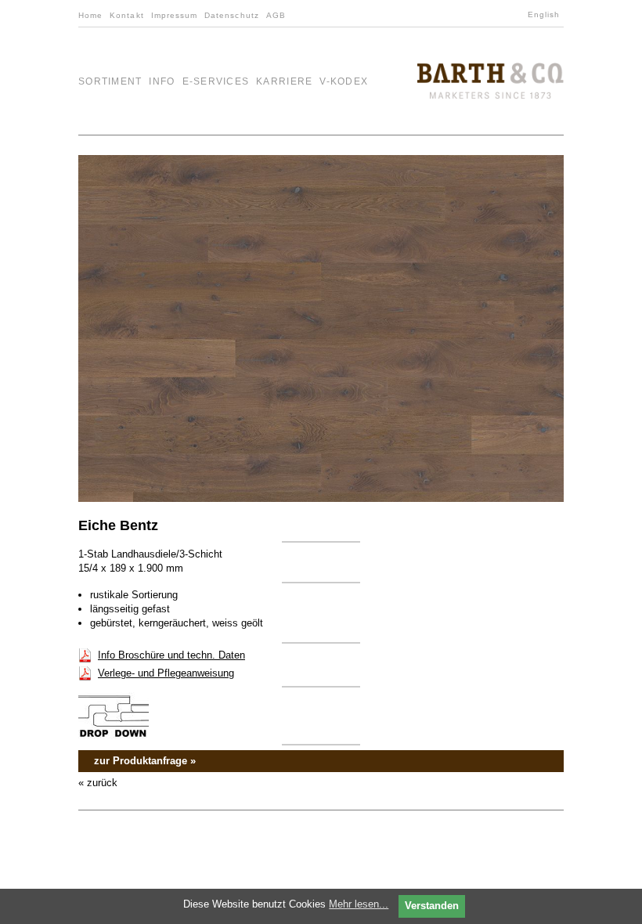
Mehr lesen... (358, 904)
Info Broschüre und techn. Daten (171, 655)
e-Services (216, 81)
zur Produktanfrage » (145, 761)
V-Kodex (343, 81)
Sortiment (110, 81)
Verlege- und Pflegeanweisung (166, 673)
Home (90, 15)
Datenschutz (231, 15)
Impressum (174, 15)
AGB (276, 15)
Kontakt (126, 15)
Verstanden (432, 905)
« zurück (97, 783)
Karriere (284, 81)
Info (162, 81)
